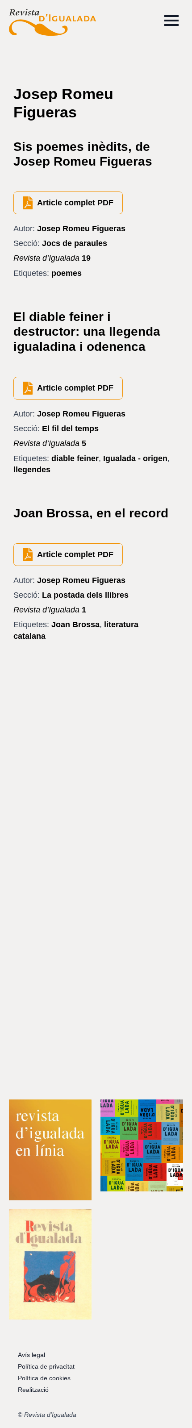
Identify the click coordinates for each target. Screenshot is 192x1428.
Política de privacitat (46, 1366)
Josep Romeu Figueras (81, 228)
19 (52, 258)
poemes (66, 273)
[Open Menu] (171, 20)
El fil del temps (70, 428)
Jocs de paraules (74, 243)
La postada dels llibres (85, 595)
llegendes (31, 469)
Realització (33, 1389)
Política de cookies (44, 1378)
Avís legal (31, 1354)
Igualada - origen (135, 458)
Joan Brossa (75, 624)
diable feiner (75, 458)
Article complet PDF (75, 202)
